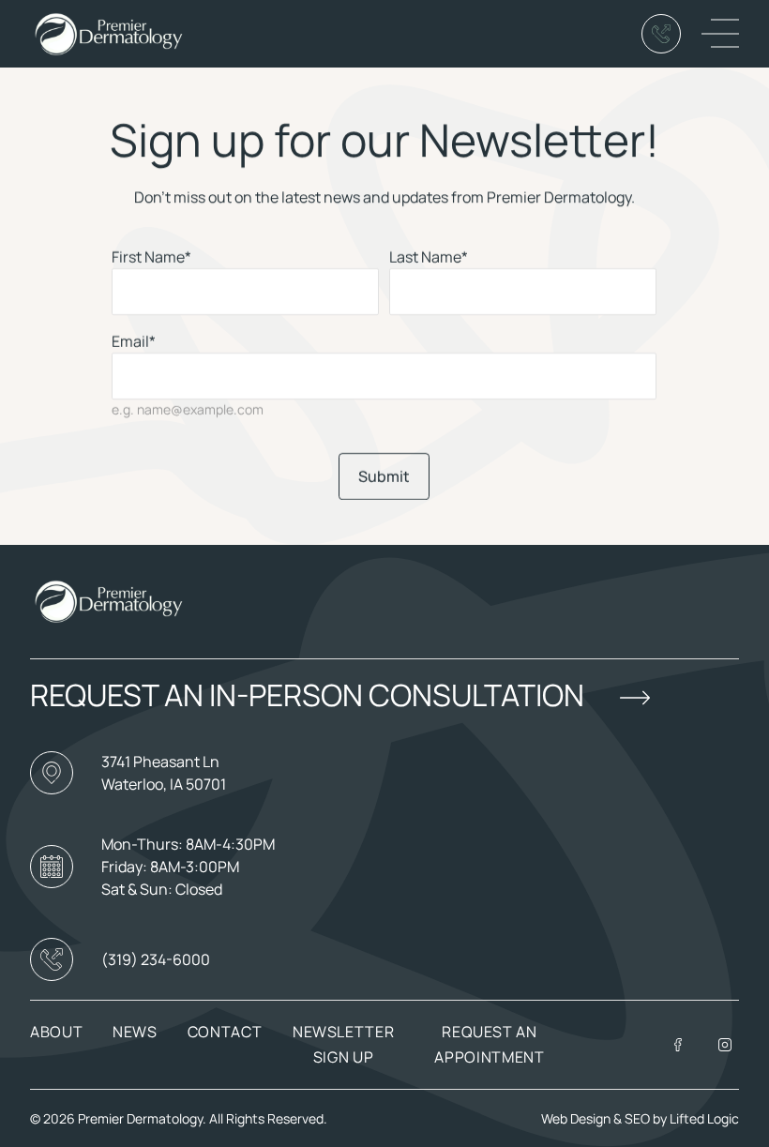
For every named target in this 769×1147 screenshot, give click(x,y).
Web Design (576, 1118)
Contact (225, 1031)
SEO (639, 1118)
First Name (151, 257)
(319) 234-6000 (155, 959)
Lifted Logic (704, 1118)
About (56, 1031)
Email (134, 341)
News (135, 1031)
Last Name (429, 257)
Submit (384, 476)
